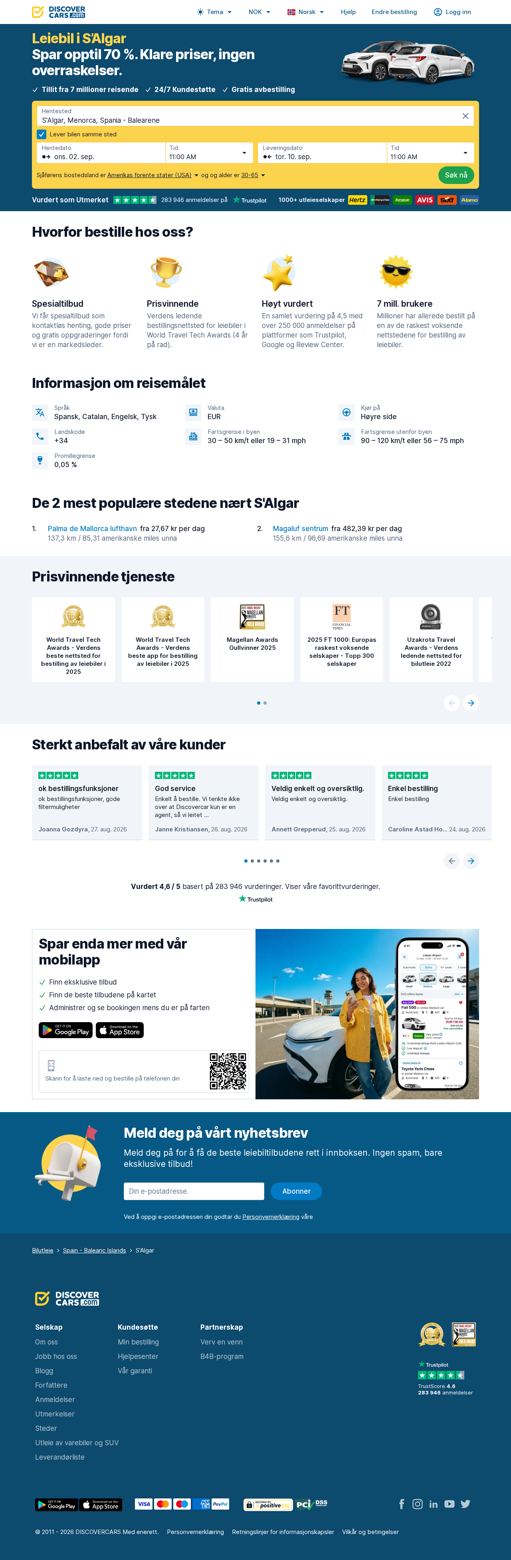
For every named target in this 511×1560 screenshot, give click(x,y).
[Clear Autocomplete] (465, 116)
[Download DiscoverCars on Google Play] (66, 1031)
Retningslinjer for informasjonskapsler (283, 1532)
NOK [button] (255, 12)
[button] (214, 12)
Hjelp (348, 12)
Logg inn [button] (458, 12)
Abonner (296, 1191)
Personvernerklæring (195, 1532)
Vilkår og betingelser (370, 1532)
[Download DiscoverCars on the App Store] (120, 1031)
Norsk (307, 12)
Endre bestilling (394, 12)
